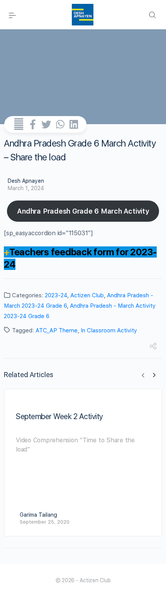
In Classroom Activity (109, 330)
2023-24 (56, 295)
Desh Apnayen (26, 181)
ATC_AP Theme (57, 330)
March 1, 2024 (26, 188)
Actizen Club (87, 295)
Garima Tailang (38, 515)
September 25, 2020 (44, 522)
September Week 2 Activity (59, 416)
